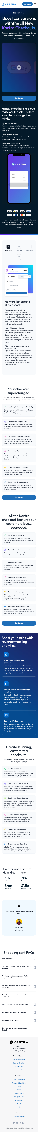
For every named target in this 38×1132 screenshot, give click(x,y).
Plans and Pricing (19, 1059)
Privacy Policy (19, 1093)
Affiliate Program (19, 1117)
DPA (19, 1107)
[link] (19, 918)
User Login (19, 1070)
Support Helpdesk (19, 1063)
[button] (19, 959)
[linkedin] (14, 1123)
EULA (19, 1103)
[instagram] (20, 1123)
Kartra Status (19, 1066)
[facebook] (23, 1123)
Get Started (27, 4)
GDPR (19, 1090)
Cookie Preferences (19, 1080)
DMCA (19, 1086)
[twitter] (17, 1123)
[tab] (8, 248)
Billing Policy (19, 1100)
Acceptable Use (19, 1097)
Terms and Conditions (19, 1083)
